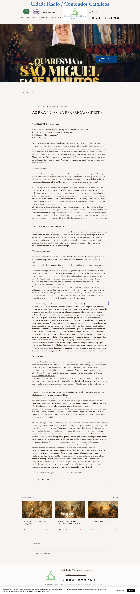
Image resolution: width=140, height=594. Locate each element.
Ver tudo (115, 497)
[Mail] (26, 11)
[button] (116, 92)
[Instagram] (103, 18)
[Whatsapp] (90, 18)
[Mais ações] (106, 106)
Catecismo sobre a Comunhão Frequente (35, 522)
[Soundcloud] (109, 18)
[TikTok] (94, 580)
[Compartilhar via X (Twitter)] (38, 479)
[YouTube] (118, 18)
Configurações (119, 590)
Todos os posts (28, 92)
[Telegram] (93, 18)
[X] (99, 18)
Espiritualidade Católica (100, 521)
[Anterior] (8, 53)
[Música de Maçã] (115, 18)
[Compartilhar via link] (48, 479)
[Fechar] (137, 590)
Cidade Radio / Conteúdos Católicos (75, 570)
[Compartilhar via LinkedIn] (43, 479)
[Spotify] (112, 18)
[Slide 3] (67, 78)
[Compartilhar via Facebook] (33, 479)
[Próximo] (132, 53)
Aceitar (131, 590)
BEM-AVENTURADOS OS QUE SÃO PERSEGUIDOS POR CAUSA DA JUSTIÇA (70, 522)
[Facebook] (106, 18)
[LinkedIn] (96, 18)
